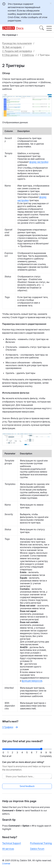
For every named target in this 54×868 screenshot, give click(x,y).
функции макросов (32, 680)
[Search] (41, 28)
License (6, 863)
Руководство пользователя (17, 43)
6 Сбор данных (10, 55)
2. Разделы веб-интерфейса (17, 51)
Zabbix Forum (37, 848)
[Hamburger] (49, 28)
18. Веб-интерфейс (12, 47)
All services (8, 848)
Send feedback (27, 786)
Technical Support (11, 843)
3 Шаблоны (28, 55)
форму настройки (38, 162)
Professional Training (41, 843)
